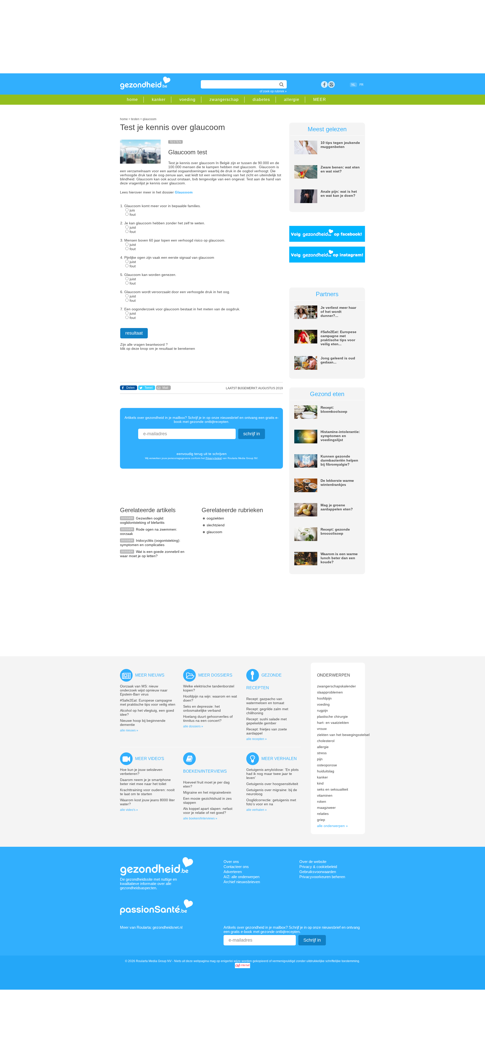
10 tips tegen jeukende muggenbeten (340, 145)
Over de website (312, 861)
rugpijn (322, 710)
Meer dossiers (215, 675)
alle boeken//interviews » (200, 818)
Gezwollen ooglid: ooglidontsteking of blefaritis (142, 520)
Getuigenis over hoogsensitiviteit (272, 784)
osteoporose (327, 765)
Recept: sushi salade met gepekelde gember (266, 721)
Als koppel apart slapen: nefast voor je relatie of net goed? (207, 811)
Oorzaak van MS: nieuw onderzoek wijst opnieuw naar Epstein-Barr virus (143, 690)
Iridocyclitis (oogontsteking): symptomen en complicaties (150, 542)
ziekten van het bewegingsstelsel (343, 735)
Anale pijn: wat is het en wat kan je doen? (339, 193)
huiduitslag (325, 771)
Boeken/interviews (205, 771)
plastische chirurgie (332, 716)
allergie (291, 99)
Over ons (231, 861)
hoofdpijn (324, 698)
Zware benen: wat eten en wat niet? (340, 169)
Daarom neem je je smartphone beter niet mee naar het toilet (145, 782)
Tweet (148, 387)
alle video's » (129, 810)
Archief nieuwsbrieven (242, 882)
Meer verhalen (279, 758)
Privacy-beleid (214, 458)
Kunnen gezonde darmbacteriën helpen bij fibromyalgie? (339, 460)
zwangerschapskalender (336, 686)
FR (361, 84)
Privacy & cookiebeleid (318, 866)
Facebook (324, 84)
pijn (320, 759)
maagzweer (326, 808)
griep (321, 820)
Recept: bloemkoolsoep (334, 409)
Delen (130, 387)
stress (322, 753)
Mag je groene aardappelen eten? (337, 507)
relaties (323, 814)
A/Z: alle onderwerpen (241, 877)
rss (331, 84)
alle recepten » (256, 739)
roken (321, 801)
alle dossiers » (193, 726)
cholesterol (325, 741)
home (132, 99)
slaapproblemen (330, 692)
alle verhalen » (256, 810)
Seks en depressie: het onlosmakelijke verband (202, 708)
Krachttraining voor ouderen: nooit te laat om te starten (147, 792)
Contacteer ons (236, 866)
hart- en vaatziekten (333, 723)
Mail (165, 387)
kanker (158, 99)
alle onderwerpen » (332, 826)
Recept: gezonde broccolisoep (335, 531)
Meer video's (149, 758)
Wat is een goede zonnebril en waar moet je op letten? (152, 554)
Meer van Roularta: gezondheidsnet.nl (151, 927)
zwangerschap (224, 99)
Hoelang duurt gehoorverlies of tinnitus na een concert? (208, 718)
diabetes (261, 99)
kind (320, 783)
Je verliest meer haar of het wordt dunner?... (338, 312)
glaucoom (214, 532)
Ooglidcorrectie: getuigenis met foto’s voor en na (271, 802)
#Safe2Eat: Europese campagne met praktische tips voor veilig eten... (338, 338)
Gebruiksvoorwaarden (317, 872)
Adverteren (233, 872)
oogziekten (215, 518)
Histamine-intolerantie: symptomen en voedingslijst (340, 436)
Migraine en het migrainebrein (207, 792)
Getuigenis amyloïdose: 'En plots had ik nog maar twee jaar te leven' (272, 774)
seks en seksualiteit (332, 789)
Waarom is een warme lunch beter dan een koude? (339, 558)
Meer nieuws (149, 675)
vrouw (322, 729)
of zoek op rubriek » (273, 91)
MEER (319, 99)
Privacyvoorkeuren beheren (322, 877)
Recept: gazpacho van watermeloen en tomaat (265, 701)
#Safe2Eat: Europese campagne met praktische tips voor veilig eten (147, 702)
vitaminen (324, 795)
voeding (187, 99)
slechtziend (216, 525)
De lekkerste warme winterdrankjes (337, 483)
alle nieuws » (129, 730)
